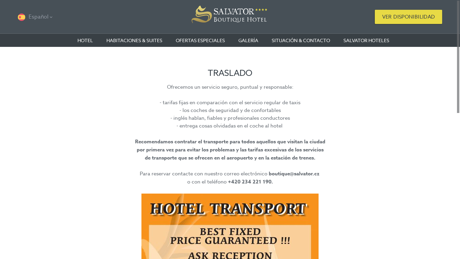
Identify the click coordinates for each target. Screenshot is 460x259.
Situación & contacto (301, 40)
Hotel (85, 40)
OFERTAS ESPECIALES (200, 40)
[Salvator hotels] (230, 17)
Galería (248, 40)
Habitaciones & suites (134, 40)
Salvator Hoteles (366, 40)
